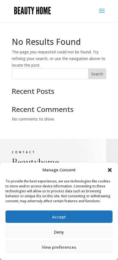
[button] (110, 170)
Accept (59, 217)
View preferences (59, 247)
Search (97, 73)
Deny (59, 232)
